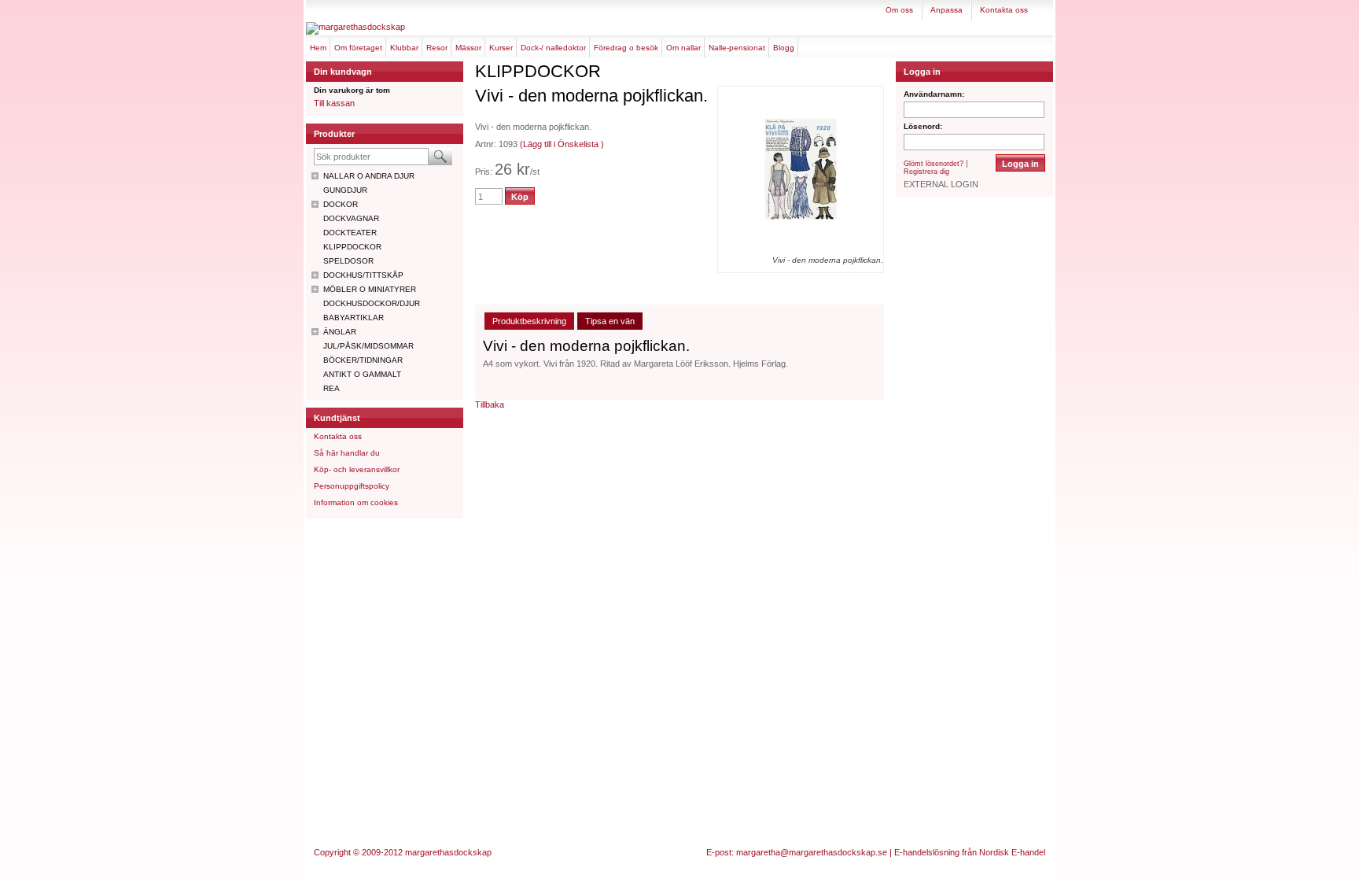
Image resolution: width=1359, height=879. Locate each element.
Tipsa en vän (610, 321)
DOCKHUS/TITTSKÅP (363, 275)
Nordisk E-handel (1012, 852)
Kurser (501, 47)
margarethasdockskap (448, 852)
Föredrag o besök (626, 47)
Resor (436, 47)
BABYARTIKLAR (353, 317)
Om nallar (683, 47)
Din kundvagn (343, 71)
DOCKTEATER (350, 232)
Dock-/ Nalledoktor (553, 47)
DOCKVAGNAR (351, 218)
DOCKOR (340, 204)
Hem (318, 47)
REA (331, 388)
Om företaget (358, 47)
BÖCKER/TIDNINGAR (363, 360)
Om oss (899, 10)
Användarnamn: (934, 94)
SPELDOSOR (348, 261)
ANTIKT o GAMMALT (362, 374)
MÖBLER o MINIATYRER (369, 289)
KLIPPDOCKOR (352, 246)
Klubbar (404, 47)
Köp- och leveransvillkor (357, 469)
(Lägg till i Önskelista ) (562, 144)
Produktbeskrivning (529, 321)
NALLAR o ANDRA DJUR (368, 176)
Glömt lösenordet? (933, 164)
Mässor (468, 47)
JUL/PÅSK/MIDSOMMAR (368, 346)
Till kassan (334, 103)
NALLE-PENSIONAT (737, 47)
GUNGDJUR (345, 190)
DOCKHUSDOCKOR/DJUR (371, 303)
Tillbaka (489, 404)
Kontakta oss (1004, 10)
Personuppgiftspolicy (351, 486)
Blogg (783, 47)
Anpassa (946, 10)
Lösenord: (923, 126)
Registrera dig (926, 171)
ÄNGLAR (339, 331)
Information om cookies (356, 502)
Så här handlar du (347, 453)
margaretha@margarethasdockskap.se (811, 852)
